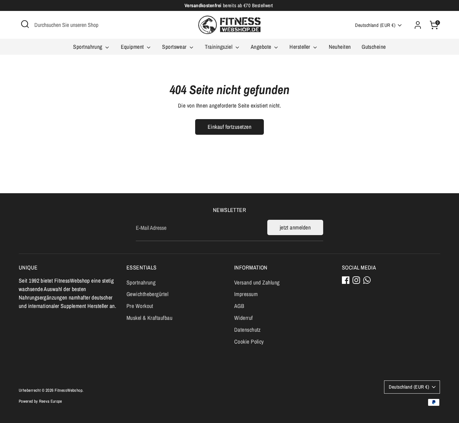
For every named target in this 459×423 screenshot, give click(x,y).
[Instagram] (356, 280)
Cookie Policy (249, 341)
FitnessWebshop (68, 390)
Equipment (133, 47)
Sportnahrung (88, 47)
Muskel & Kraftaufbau (149, 318)
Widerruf (243, 318)
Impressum (246, 294)
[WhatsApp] (367, 280)
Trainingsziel (219, 47)
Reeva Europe (50, 401)
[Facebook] (345, 280)
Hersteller (300, 47)
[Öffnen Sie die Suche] (25, 24)
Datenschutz (247, 330)
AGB (239, 306)
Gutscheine (374, 47)
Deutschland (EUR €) (375, 25)
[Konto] (418, 25)
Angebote (262, 47)
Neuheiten (340, 47)
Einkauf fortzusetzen (229, 127)
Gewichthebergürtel (147, 294)
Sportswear (175, 47)
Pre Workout (139, 306)
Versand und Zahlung (257, 282)
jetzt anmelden (295, 227)
